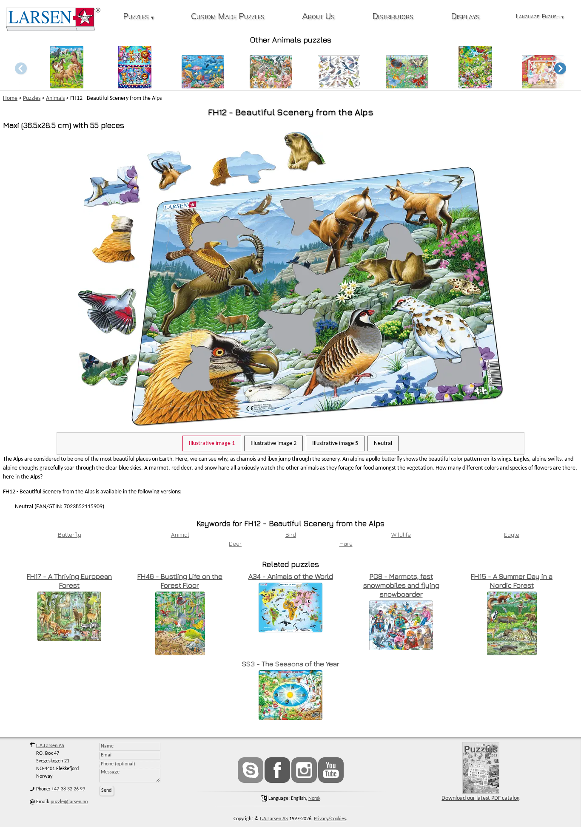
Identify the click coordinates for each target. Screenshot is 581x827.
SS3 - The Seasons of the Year (290, 664)
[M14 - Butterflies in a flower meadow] (407, 86)
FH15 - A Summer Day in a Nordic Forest (512, 580)
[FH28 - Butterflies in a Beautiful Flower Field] (475, 86)
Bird (290, 534)
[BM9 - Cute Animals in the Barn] (543, 86)
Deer (235, 543)
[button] (560, 68)
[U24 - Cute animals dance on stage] (134, 86)
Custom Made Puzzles (228, 16)
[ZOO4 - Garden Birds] (339, 86)
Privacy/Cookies (330, 818)
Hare (346, 543)
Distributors (392, 16)
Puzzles (138, 16)
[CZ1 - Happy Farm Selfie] (271, 86)
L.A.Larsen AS (50, 745)
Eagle (511, 534)
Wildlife (401, 534)
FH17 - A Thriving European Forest (69, 580)
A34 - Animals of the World (290, 576)
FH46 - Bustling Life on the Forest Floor (179, 580)
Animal (180, 534)
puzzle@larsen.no (69, 801)
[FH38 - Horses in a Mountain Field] (66, 86)
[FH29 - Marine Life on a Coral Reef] (203, 86)
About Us (318, 16)
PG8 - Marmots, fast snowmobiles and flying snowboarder (401, 585)
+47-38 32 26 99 (68, 789)
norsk (314, 798)
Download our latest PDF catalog (480, 798)
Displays (465, 16)
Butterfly (69, 534)
